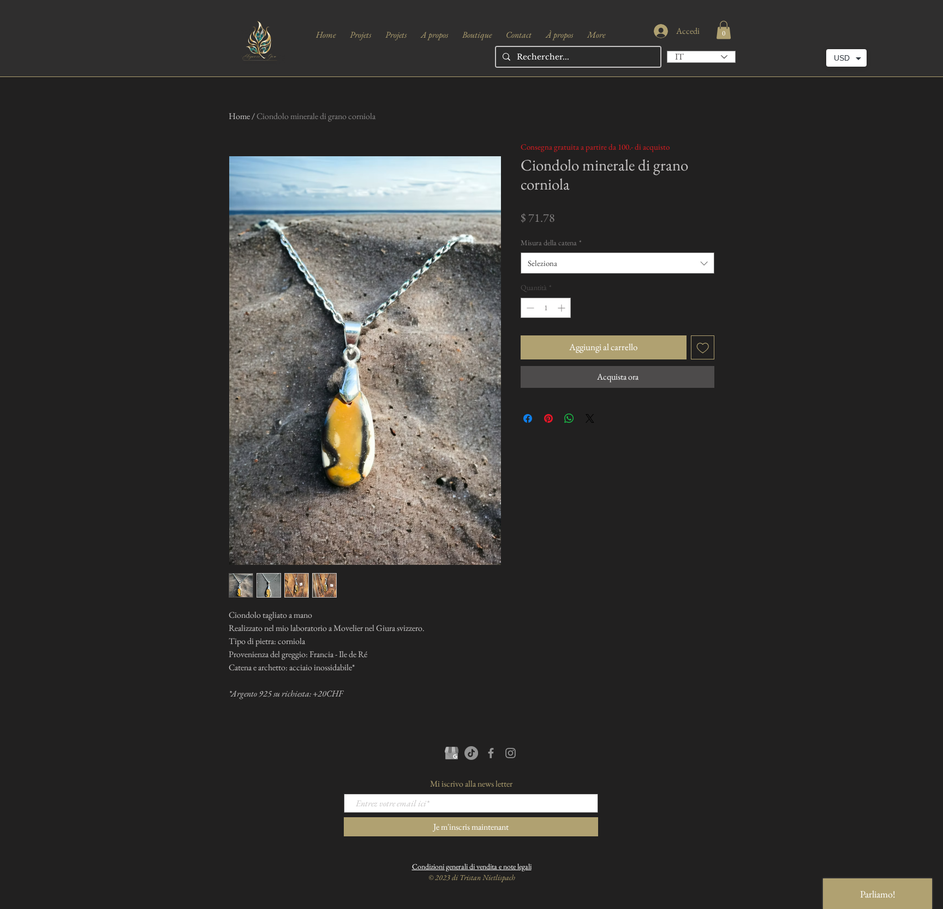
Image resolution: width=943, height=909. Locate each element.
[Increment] (562, 307)
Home (239, 116)
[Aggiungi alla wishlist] (703, 347)
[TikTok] (471, 753)
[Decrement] (529, 307)
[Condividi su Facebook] (527, 418)
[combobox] (617, 263)
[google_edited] (451, 753)
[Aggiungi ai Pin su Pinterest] (548, 418)
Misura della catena (551, 242)
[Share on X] (589, 418)
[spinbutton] (546, 307)
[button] (723, 30)
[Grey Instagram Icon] (510, 753)
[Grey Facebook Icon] (491, 753)
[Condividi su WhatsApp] (569, 418)
